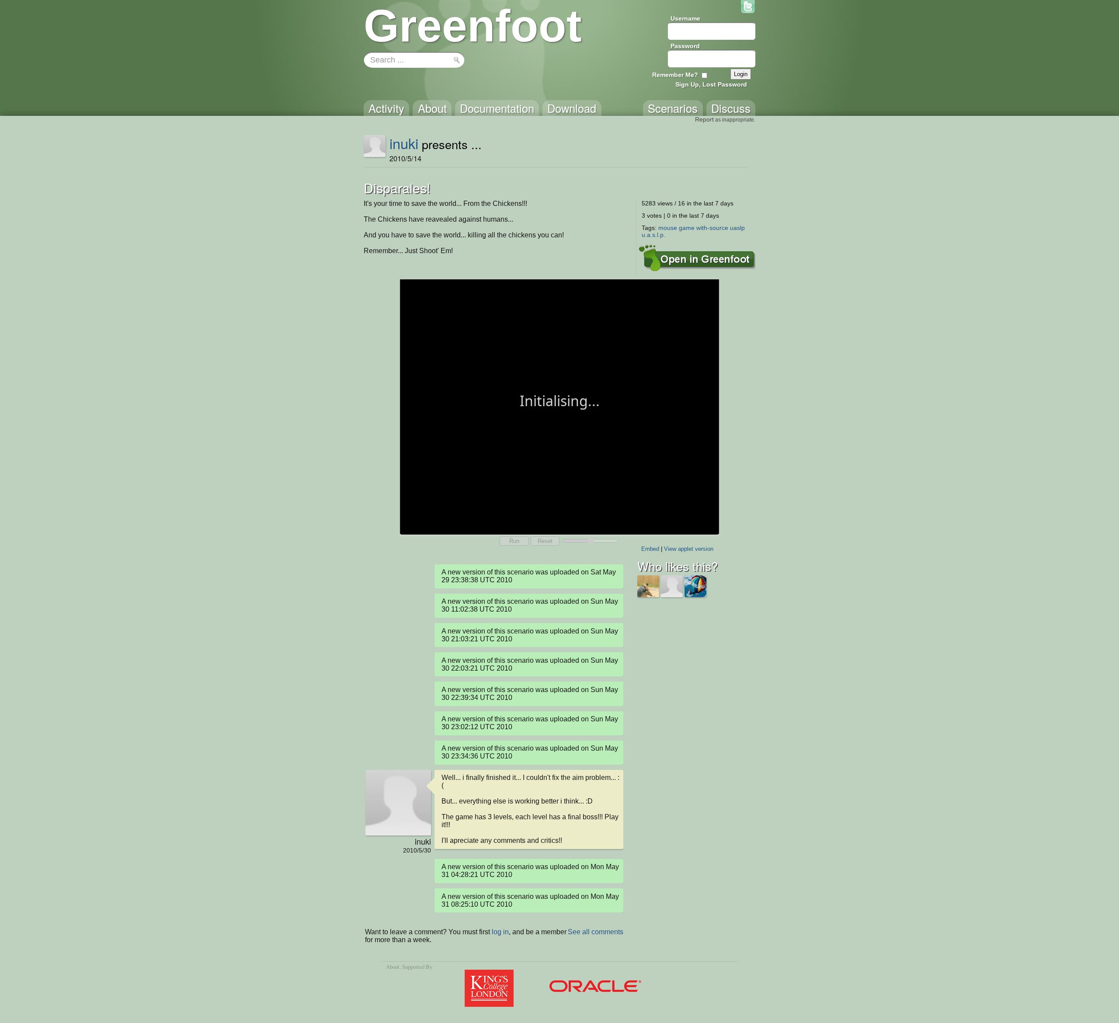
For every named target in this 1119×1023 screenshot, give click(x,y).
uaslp (737, 227)
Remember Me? (675, 74)
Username (685, 18)
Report (704, 119)
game (687, 227)
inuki (403, 143)
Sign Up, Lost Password (711, 84)
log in (500, 932)
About (393, 967)
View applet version (688, 549)
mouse (667, 227)
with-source (712, 227)
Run (514, 541)
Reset (545, 541)
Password (685, 45)
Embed (650, 549)
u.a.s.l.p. (653, 234)
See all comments (595, 932)
